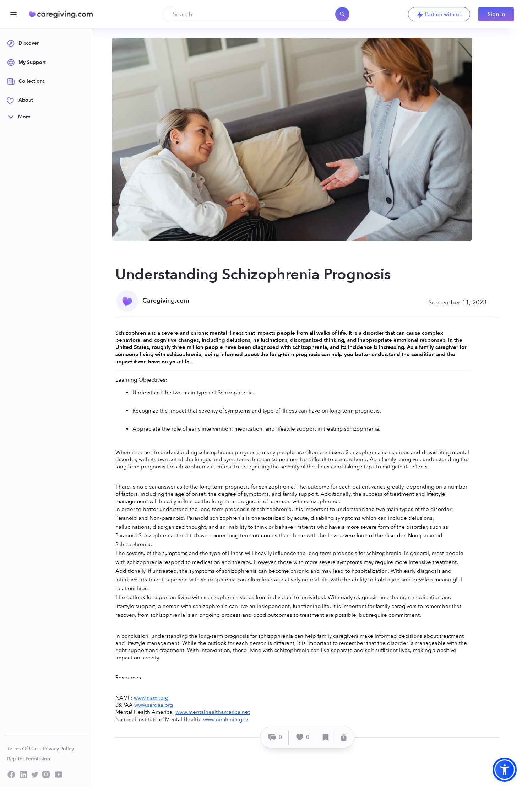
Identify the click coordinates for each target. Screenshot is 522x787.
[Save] (326, 737)
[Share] (344, 737)
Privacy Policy (58, 748)
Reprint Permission (28, 758)
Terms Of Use (23, 748)
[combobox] (256, 14)
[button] (504, 769)
